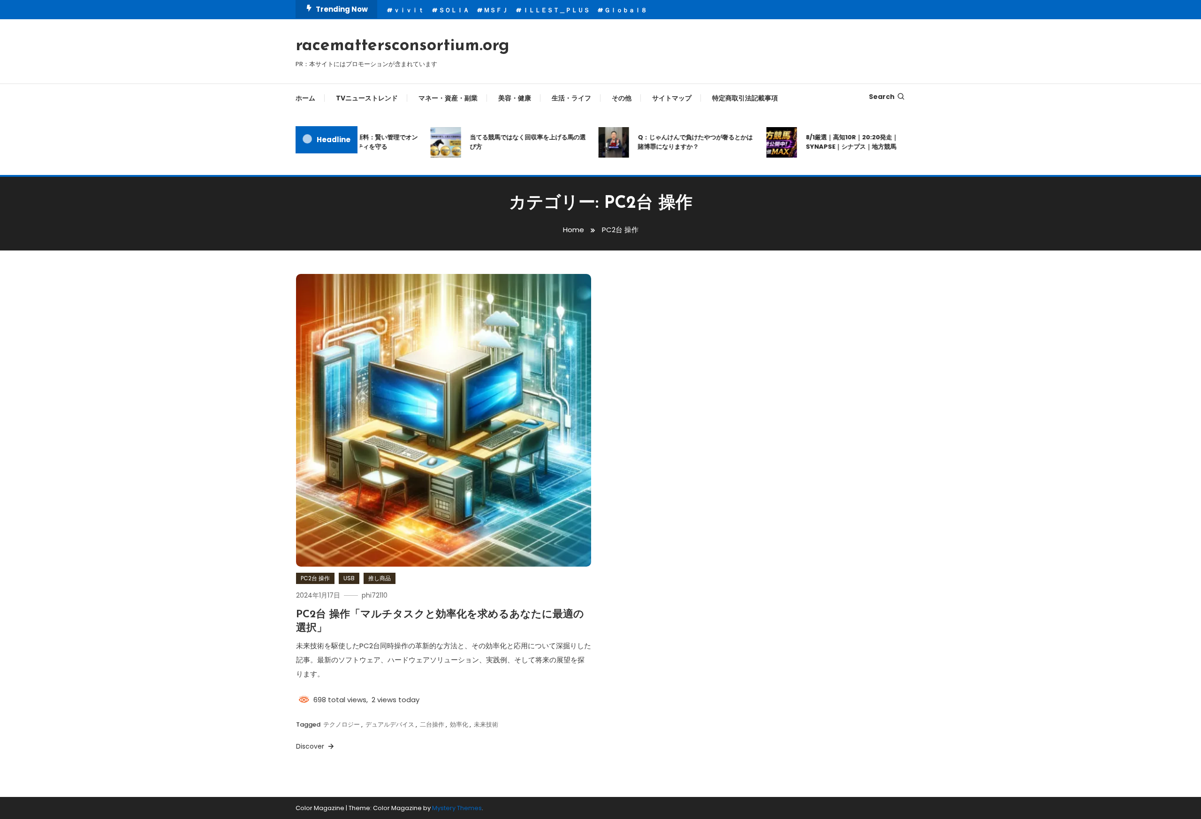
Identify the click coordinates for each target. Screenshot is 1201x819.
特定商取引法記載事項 (745, 98)
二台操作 (432, 724)
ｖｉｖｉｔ (409, 10)
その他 (621, 98)
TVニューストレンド (367, 98)
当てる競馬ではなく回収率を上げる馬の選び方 (514, 142)
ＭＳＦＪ (496, 10)
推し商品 (379, 578)
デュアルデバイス (389, 724)
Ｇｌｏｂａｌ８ (625, 10)
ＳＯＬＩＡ (454, 10)
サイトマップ (672, 98)
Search (882, 96)
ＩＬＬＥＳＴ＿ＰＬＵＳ (556, 10)
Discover (311, 746)
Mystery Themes (457, 808)
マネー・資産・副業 (448, 98)
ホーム (305, 98)
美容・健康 (514, 98)
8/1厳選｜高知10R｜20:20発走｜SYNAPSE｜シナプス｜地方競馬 (838, 142)
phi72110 (375, 595)
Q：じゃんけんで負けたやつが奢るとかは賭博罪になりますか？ (681, 142)
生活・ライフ (571, 98)
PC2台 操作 (315, 578)
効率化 (459, 724)
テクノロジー (341, 724)
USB (349, 578)
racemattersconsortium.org (402, 46)
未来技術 (486, 724)
